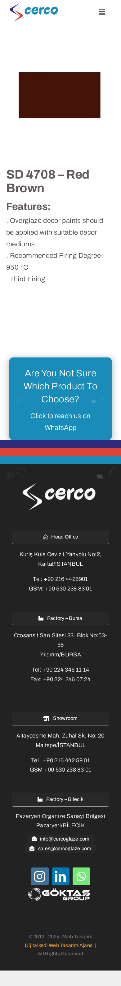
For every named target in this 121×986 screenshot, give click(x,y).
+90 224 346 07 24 (67, 679)
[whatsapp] (81, 876)
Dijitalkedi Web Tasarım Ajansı (59, 945)
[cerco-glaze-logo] (35, 6)
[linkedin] (60, 876)
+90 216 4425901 (66, 579)
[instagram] (40, 876)
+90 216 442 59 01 (66, 760)
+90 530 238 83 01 (68, 589)
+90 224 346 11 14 (66, 670)
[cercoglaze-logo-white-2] (60, 484)
